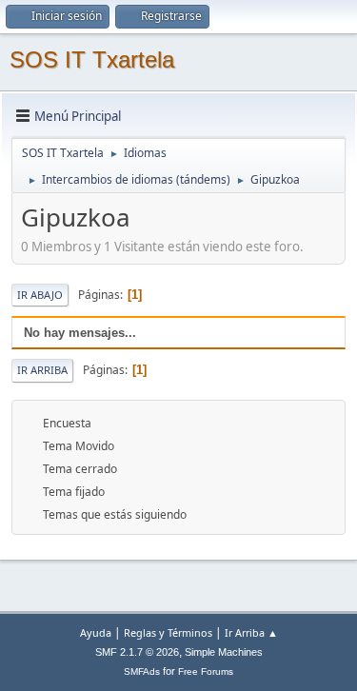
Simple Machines (224, 652)
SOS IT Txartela (92, 59)
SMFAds (142, 671)
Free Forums (205, 671)
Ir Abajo (40, 294)
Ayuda (95, 632)
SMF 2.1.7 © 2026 (137, 652)
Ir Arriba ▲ (251, 632)
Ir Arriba (42, 370)
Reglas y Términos (168, 632)
